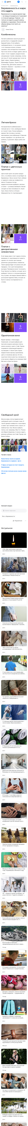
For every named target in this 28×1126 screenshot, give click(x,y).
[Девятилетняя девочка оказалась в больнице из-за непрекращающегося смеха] (14, 765)
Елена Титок (9, 29)
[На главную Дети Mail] (8, 2)
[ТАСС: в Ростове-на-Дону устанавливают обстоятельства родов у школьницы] (14, 642)
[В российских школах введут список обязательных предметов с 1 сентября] (14, 912)
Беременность (14, 5)
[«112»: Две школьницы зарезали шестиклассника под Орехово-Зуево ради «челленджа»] (14, 544)
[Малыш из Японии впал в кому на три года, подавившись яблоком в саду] (14, 863)
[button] (7, 76)
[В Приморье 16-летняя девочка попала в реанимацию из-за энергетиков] (14, 740)
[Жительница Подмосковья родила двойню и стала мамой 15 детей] (14, 593)
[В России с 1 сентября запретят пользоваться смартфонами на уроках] (14, 789)
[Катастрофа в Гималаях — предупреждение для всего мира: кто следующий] (14, 937)
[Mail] (5, 2)
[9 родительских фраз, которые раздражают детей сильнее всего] (14, 814)
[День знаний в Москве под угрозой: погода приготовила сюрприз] (14, 1060)
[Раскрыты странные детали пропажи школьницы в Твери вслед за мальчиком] (14, 568)
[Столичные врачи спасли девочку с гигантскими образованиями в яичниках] (14, 716)
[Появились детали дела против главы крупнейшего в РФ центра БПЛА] (14, 1035)
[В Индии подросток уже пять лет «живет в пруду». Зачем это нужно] (14, 1109)
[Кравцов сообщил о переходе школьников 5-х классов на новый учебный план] (14, 1011)
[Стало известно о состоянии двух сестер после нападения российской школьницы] (14, 666)
